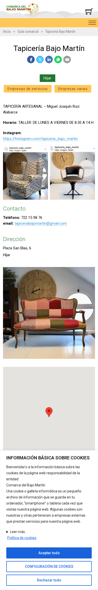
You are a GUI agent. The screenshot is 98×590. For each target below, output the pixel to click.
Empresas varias (73, 88)
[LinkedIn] (49, 59)
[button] (49, 412)
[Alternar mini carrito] (89, 11)
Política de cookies (21, 538)
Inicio (7, 31)
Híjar (47, 78)
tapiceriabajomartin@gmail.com (41, 223)
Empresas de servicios (28, 88)
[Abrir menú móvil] (92, 23)
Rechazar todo (49, 580)
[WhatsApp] (58, 59)
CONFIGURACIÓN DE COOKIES (49, 567)
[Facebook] (31, 59)
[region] (49, 520)
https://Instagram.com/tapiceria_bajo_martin (40, 138)
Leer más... (18, 532)
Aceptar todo (49, 553)
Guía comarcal (28, 31)
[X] (40, 59)
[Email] (67, 59)
